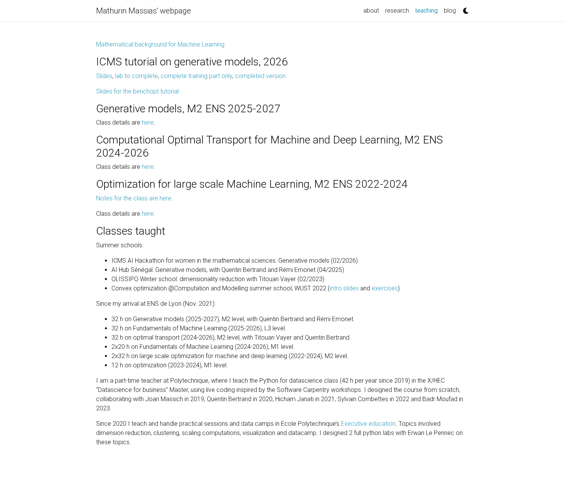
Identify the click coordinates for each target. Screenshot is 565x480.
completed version (260, 76)
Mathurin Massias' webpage (143, 10)
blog (450, 10)
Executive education (368, 423)
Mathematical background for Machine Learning (160, 44)
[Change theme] (464, 8)
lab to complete (136, 76)
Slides (104, 76)
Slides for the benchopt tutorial (137, 91)
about (371, 10)
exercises (385, 288)
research (397, 10)
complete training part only (196, 76)
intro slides (344, 288)
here (148, 122)
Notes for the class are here (133, 198)
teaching (428, 10)
